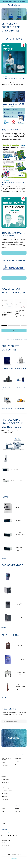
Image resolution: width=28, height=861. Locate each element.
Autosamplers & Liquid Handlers (6, 759)
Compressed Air (18, 758)
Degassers (3, 773)
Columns (3, 776)
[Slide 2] (11, 325)
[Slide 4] (24, 325)
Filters (2, 814)
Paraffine (17, 808)
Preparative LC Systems (7, 790)
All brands (14, 278)
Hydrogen (17, 764)
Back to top (14, 858)
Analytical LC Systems (6, 788)
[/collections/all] (14, 14)
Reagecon (3, 823)
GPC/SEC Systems (5, 799)
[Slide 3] (17, 325)
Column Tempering (5, 779)
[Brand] (14, 267)
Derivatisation (4, 765)
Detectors (3, 771)
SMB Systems (4, 796)
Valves (3, 768)
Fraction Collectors (5, 782)
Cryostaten (17, 811)
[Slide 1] (4, 325)
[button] (2, 5)
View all (14, 253)
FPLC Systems (4, 793)
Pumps (3, 762)
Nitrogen (17, 761)
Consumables (4, 785)
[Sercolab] (14, 5)
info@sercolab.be (10, 832)
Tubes (2, 811)
